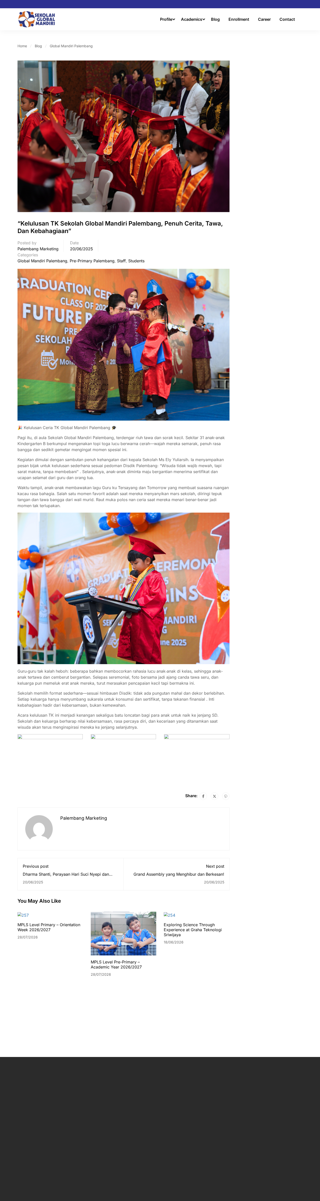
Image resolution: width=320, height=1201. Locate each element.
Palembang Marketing (38, 248)
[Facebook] (203, 796)
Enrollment (238, 19)
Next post (215, 866)
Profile (166, 19)
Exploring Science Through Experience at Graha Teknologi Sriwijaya (193, 929)
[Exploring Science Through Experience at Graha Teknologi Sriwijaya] (169, 914)
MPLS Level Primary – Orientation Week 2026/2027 (49, 927)
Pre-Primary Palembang (92, 260)
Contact (287, 19)
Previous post (35, 866)
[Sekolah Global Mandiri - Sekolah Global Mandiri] (37, 19)
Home (22, 46)
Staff (121, 260)
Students (136, 260)
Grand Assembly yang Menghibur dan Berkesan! (179, 874)
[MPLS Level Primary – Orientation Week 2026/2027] (23, 914)
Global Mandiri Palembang (71, 46)
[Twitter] (214, 796)
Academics (191, 19)
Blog (215, 19)
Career (264, 19)
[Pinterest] (226, 796)
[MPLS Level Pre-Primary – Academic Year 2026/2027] (123, 933)
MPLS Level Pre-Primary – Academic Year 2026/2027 (116, 964)
